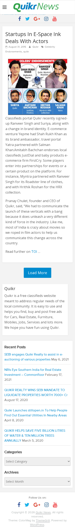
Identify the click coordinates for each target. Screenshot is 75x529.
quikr (26, 52)
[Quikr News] (36, 2)
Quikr (35, 47)
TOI (34, 251)
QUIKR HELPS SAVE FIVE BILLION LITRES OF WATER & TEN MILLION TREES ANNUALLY (34, 435)
